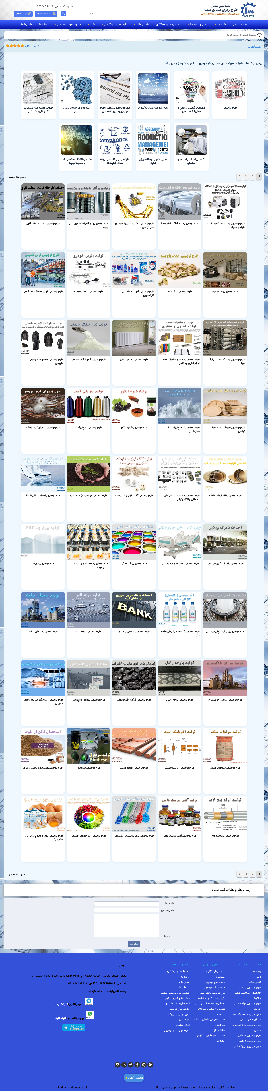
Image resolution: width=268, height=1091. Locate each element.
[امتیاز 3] (10, 45)
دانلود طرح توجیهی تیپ (177, 998)
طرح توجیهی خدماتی (249, 1035)
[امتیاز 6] (16, 45)
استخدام (220, 977)
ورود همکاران (21, 13)
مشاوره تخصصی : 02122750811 (55, 6)
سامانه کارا (219, 1030)
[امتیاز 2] (8, 45)
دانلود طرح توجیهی (69, 24)
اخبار (93, 24)
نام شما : (169, 904)
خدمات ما (233, 35)
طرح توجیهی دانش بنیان (212, 993)
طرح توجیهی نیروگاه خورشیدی (179, 1016)
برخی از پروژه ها (199, 24)
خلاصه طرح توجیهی (214, 987)
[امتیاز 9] (21, 45)
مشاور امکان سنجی (250, 1019)
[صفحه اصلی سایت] (228, 10)
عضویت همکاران (44, 13)
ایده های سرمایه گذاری (178, 1003)
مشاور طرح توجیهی (179, 1009)
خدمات (221, 24)
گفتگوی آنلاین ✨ (134, 1078)
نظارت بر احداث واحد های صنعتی (211, 1011)
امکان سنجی (183, 1025)
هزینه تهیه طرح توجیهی (177, 1030)
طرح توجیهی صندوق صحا (246, 1014)
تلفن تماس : (167, 910)
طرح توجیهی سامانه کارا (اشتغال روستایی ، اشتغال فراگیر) (247, 993)
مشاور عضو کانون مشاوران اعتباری (211, 1038)
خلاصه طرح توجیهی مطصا (175, 993)
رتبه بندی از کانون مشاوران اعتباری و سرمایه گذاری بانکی (209, 1000)
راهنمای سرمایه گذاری (167, 24)
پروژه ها (257, 971)
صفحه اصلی (239, 24)
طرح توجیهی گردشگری (249, 1041)
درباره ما (43, 24)
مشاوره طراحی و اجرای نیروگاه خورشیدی (209, 1022)
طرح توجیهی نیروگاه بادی (247, 1046)
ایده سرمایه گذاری (215, 971)
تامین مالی (142, 24)
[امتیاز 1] (7, 45)
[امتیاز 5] (14, 45)
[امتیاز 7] (18, 45)
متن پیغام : (167, 936)
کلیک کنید (62, 1005)
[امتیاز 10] (23, 45)
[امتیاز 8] (19, 45)
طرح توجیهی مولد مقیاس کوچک (247, 1006)
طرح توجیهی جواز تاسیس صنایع (247, 1027)
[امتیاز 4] (12, 45)
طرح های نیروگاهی (115, 24)
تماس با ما (27, 24)
